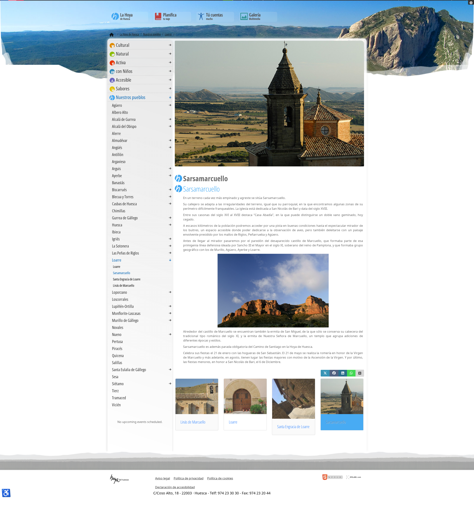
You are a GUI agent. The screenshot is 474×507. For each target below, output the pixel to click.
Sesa (115, 376)
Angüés (117, 147)
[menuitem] (139, 45)
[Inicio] (111, 35)
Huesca (117, 224)
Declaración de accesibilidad (175, 487)
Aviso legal (162, 478)
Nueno (116, 334)
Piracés (117, 348)
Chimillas (118, 210)
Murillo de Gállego (125, 320)
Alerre (116, 133)
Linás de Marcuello (193, 422)
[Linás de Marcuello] (202, 396)
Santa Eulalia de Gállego (129, 369)
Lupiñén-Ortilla (123, 306)
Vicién (116, 404)
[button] (325, 373)
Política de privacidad (188, 478)
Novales (117, 327)
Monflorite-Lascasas (126, 313)
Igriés (116, 239)
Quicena (118, 355)
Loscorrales (120, 299)
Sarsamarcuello (121, 273)
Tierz (115, 390)
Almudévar (119, 140)
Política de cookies (220, 478)
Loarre (233, 422)
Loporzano (119, 292)
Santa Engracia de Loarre (293, 426)
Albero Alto (120, 112)
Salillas (117, 362)
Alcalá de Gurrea (124, 119)
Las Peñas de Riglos (125, 253)
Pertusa (117, 341)
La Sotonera (120, 246)
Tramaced (119, 397)
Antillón (117, 154)
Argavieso (119, 161)
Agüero (117, 105)
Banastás (118, 182)
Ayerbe (117, 175)
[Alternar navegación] (170, 45)
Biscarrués (119, 189)
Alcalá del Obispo (124, 126)
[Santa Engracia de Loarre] (299, 398)
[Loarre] (250, 396)
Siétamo (118, 383)
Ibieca (116, 232)
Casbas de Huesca (124, 203)
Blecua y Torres (122, 196)
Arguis (116, 168)
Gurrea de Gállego (125, 217)
